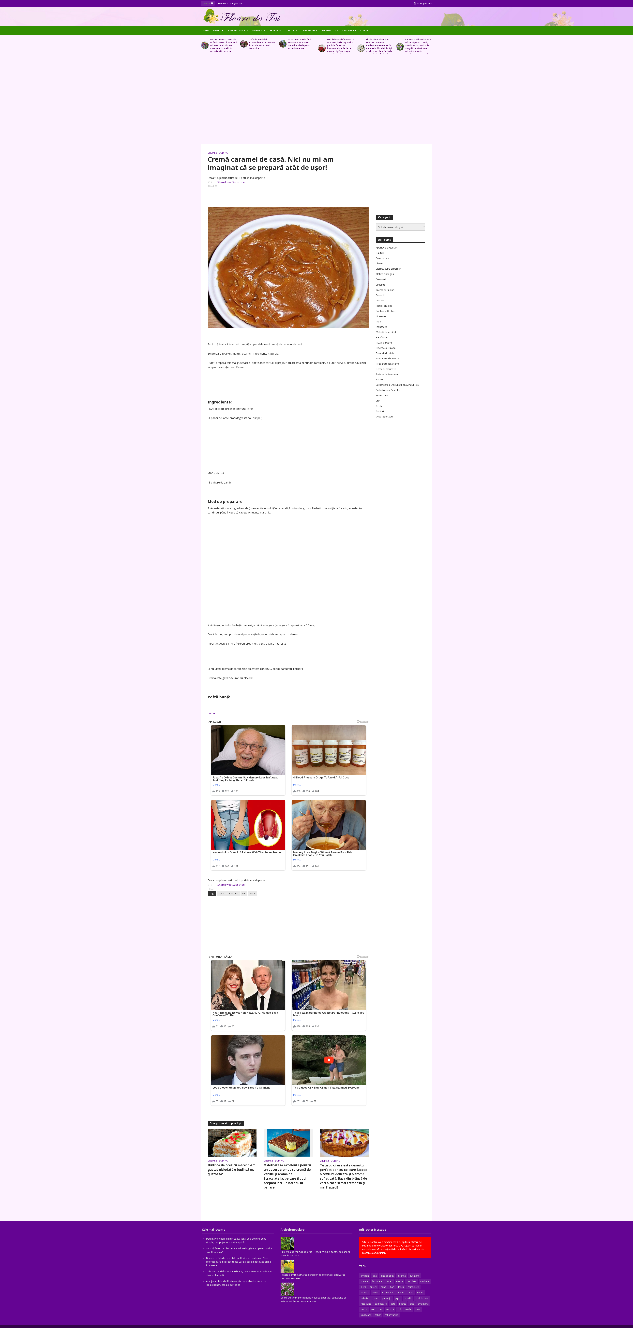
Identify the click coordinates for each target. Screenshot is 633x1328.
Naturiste (258, 30)
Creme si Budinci (218, 152)
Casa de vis (308, 30)
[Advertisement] (316, 101)
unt (244, 893)
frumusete (413, 1286)
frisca (401, 1286)
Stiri (206, 30)
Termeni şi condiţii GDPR (230, 3)
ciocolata (411, 1281)
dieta (363, 1286)
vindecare (366, 1314)
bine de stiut (387, 1275)
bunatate (377, 1281)
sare (393, 1303)
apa (375, 1275)
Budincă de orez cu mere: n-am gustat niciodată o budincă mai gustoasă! (231, 1169)
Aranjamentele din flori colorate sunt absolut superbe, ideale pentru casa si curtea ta (221, 44)
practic (408, 1298)
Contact (366, 30)
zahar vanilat (391, 1314)
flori (392, 1286)
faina (383, 1286)
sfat (412, 1303)
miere (420, 1292)
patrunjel (387, 1298)
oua (376, 1298)
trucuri (364, 1309)
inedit (375, 1292)
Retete (274, 30)
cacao (389, 1281)
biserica (402, 1275)
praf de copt (422, 1298)
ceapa (399, 1281)
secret (402, 1303)
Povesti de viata (237, 30)
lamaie (400, 1292)
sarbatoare (381, 1303)
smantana (423, 1303)
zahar (253, 893)
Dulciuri (290, 30)
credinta (424, 1281)
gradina (365, 1292)
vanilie (408, 1309)
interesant (387, 1292)
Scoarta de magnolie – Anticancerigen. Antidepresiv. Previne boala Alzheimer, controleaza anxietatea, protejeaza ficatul (377, 47)
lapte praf (233, 893)
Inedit (217, 30)
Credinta (348, 30)
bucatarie (415, 1275)
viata (418, 1309)
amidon (365, 1275)
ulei (373, 1309)
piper (398, 1298)
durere (373, 1286)
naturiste (365, 1298)
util (399, 1309)
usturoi (390, 1309)
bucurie (364, 1281)
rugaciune (366, 1303)
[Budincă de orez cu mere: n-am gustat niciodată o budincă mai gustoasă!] (232, 1142)
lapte (221, 893)
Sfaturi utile (330, 30)
